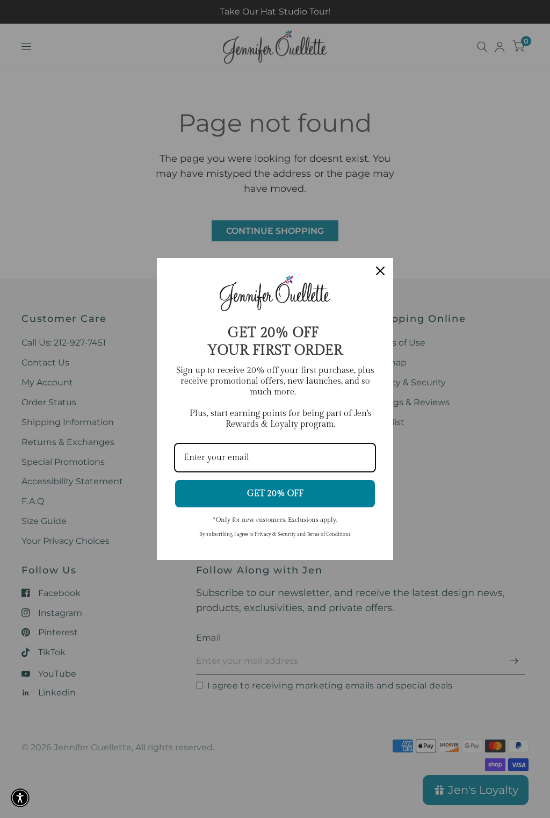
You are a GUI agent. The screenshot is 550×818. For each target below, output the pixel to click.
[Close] (380, 271)
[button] (20, 797)
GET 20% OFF (275, 494)
